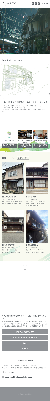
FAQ (25, 343)
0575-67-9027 (10, 373)
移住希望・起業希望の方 (25, 332)
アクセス (25, 349)
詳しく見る (24, 158)
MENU (45, 4)
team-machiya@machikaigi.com (18, 377)
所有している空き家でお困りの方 (25, 337)
